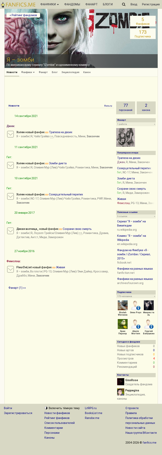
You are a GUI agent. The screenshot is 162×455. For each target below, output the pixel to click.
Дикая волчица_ (27, 228)
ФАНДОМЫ (72, 4)
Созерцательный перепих (66, 194)
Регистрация (151, 4)
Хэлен (20, 132)
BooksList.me (93, 413)
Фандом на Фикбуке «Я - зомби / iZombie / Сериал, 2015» (134, 254)
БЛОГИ (108, 4)
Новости (12, 72)
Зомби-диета (58, 163)
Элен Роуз (135, 312)
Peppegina (132, 390)
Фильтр (108, 106)
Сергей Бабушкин (148, 332)
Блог (54, 72)
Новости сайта (135, 427)
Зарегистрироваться (18, 413)
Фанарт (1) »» (17, 287)
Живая (60, 267)
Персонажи (51, 432)
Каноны (49, 437)
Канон (86, 72)
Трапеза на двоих (60, 132)
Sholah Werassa (122, 313)
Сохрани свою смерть (77, 228)
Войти (8, 408)
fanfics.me (149, 442)
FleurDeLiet (24, 267)
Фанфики (26, 72)
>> (51, 136)
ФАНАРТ (91, 4)
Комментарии (53, 427)
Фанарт (43, 72)
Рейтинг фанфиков (57, 418)
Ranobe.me (92, 418)
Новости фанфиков (57, 413)
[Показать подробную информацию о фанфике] (10, 134)
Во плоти (36, 271)
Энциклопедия (70, 72)
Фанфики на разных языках (135, 268)
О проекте (132, 408)
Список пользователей (59, 422)
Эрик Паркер (122, 332)
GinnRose (131, 380)
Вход (134, 4)
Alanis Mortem (135, 332)
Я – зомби (22, 136)
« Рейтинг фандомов (23, 15)
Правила (131, 413)
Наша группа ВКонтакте (141, 432)
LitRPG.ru (91, 408)
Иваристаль (148, 313)
